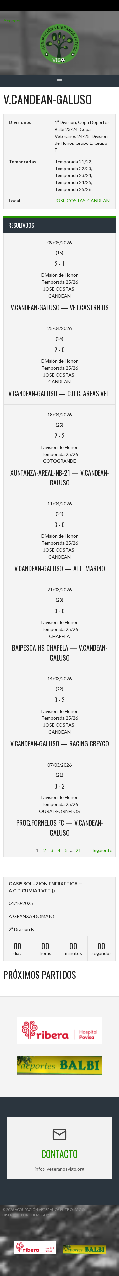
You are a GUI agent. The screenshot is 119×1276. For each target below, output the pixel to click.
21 (78, 850)
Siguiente (102, 850)
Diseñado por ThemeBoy (25, 1215)
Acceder (12, 20)
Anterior (15, 850)
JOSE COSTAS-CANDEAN (82, 200)
